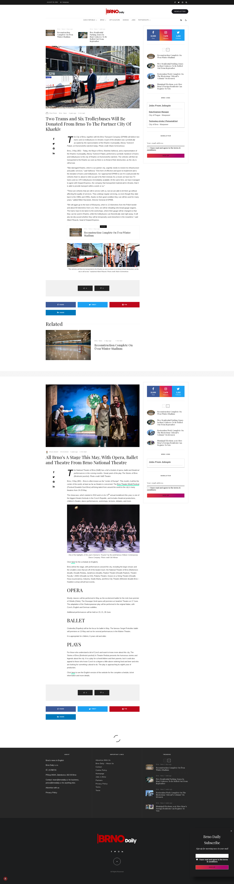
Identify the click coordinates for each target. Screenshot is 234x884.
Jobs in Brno (101, 777)
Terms (98, 787)
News (63, 29)
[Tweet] (54, 144)
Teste (98, 790)
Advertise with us (52, 788)
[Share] (54, 139)
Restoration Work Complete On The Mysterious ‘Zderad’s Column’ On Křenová (170, 76)
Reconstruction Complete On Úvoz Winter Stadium (65, 34)
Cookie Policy (101, 770)
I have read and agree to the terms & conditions (213, 861)
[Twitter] (179, 2)
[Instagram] (182, 2)
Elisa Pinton (53, 113)
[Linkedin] (122, 851)
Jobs (133, 20)
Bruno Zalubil (53, 452)
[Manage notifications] (5, 879)
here (73, 562)
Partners (99, 780)
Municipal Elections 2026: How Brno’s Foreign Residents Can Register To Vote (169, 86)
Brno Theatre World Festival (128, 484)
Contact (99, 767)
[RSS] (181, 20)
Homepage (100, 774)
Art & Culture (114, 20)
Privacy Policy (51, 792)
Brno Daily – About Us (105, 763)
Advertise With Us (103, 760)
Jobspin (166, 105)
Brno (102, 20)
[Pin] (54, 148)
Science (126, 20)
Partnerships (143, 20)
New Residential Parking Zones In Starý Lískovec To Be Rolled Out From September (98, 36)
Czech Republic (89, 20)
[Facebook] (175, 2)
